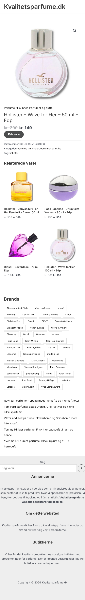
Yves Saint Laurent (50, 386)
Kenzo (51, 347)
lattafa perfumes (31, 354)
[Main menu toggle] (77, 7)
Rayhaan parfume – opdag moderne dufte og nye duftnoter (41, 400)
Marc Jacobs (38, 360)
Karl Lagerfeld (34, 347)
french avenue (37, 327)
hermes (55, 334)
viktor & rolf (28, 386)
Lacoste (66, 347)
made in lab (53, 354)
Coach (31, 321)
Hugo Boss (12, 341)
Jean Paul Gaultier (55, 341)
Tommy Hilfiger (47, 380)
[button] (74, 30)
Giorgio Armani (59, 327)
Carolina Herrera (50, 314)
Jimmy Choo (13, 347)
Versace (11, 386)
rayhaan (11, 380)
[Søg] (81, 468)
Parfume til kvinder (16, 107)
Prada (49, 373)
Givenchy (11, 334)
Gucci (26, 334)
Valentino (66, 380)
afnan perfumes (42, 308)
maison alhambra (15, 360)
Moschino (12, 367)
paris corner (13, 373)
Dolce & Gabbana (63, 321)
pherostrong (32, 373)
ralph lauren (65, 373)
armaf (61, 308)
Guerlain (40, 334)
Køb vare (14, 134)
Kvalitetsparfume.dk (34, 6)
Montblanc (57, 360)
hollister (13, 153)
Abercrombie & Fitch (17, 308)
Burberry (11, 314)
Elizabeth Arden (15, 327)
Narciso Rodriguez (33, 367)
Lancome (11, 354)
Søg (42, 462)
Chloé (68, 314)
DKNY (45, 321)
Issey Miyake (31, 341)
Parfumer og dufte (41, 107)
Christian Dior (14, 321)
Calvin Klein (28, 314)
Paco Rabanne (57, 367)
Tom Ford (27, 380)
